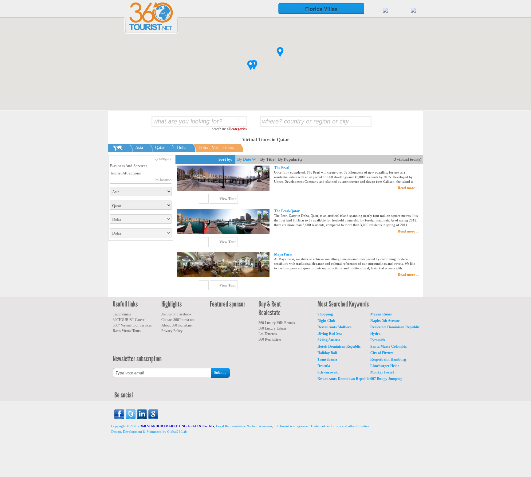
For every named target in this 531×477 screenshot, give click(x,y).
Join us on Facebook (176, 314)
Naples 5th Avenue (384, 321)
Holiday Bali (327, 353)
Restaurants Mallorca (334, 327)
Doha (181, 147)
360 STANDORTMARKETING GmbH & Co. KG (177, 426)
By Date (244, 159)
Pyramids (377, 340)
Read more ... (408, 188)
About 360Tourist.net (176, 325)
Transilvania (327, 359)
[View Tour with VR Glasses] (260, 170)
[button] (250, 65)
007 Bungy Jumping (386, 379)
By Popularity (290, 159)
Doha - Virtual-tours (216, 147)
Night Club (326, 321)
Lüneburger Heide (384, 366)
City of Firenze (381, 353)
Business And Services (128, 165)
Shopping (325, 314)
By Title (267, 159)
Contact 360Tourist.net (177, 320)
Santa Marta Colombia (388, 346)
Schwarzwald (328, 372)
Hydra (375, 333)
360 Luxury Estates (272, 328)
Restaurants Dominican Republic (343, 379)
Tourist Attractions (125, 173)
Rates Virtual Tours (127, 331)
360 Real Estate (269, 339)
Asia (139, 147)
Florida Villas (321, 9)
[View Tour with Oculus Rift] (265, 170)
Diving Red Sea (329, 333)
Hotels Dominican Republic (338, 346)
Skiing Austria (328, 340)
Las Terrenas (267, 334)
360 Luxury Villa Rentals (276, 323)
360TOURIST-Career (128, 320)
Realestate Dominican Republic (394, 327)
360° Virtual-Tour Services (132, 325)
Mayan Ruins (381, 314)
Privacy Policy (172, 331)
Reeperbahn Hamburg (388, 359)
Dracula (323, 366)
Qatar (160, 147)
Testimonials (122, 314)
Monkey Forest (382, 372)
